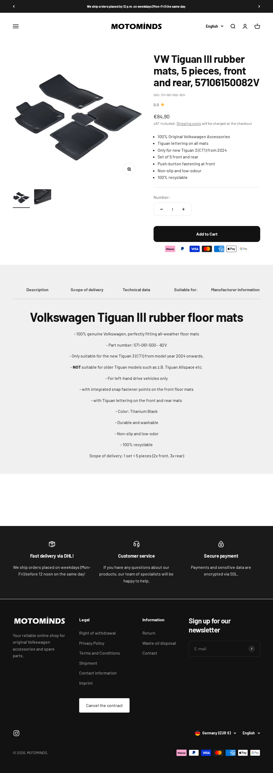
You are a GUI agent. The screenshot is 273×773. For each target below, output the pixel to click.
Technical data (136, 289)
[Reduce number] (161, 209)
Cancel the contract (104, 705)
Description (37, 289)
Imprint (86, 682)
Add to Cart (207, 233)
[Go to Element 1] (21, 198)
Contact (149, 652)
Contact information (98, 672)
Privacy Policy (91, 642)
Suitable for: (186, 289)
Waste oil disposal (159, 642)
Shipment (88, 662)
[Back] (14, 6)
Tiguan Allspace (180, 366)
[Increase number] (183, 209)
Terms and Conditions (99, 652)
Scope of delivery (87, 289)
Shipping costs (188, 123)
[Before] (259, 6)
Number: (162, 197)
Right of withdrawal (97, 632)
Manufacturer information (235, 289)
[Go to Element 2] (42, 198)
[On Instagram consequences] (16, 733)
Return (148, 632)
